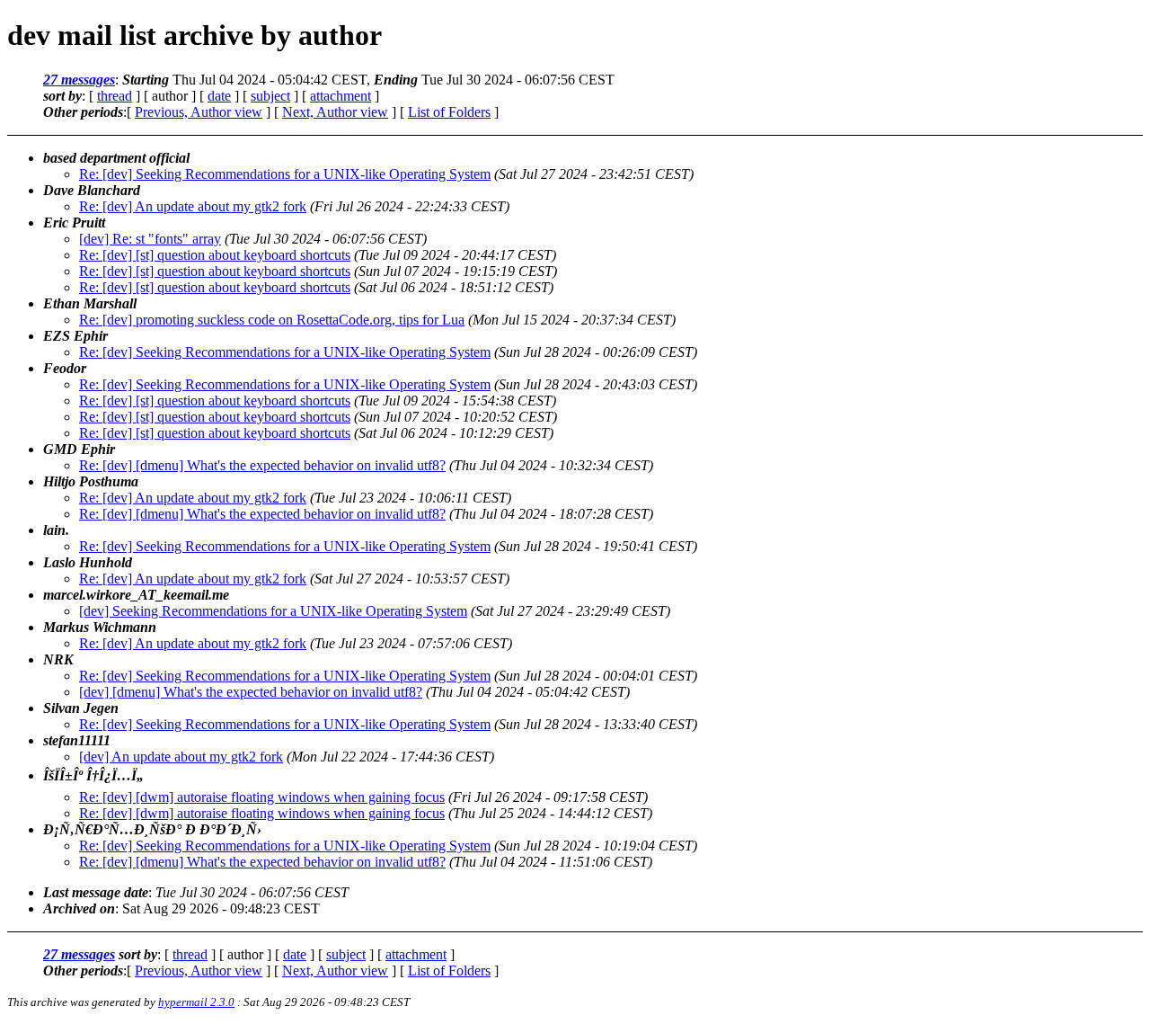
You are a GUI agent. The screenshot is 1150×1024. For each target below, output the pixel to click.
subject (270, 95)
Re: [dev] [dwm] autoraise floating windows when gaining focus (262, 797)
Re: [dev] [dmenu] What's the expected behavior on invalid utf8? (262, 465)
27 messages (79, 79)
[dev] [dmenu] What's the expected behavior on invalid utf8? (250, 691)
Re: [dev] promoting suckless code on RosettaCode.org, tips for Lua (271, 319)
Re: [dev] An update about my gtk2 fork (192, 206)
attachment (340, 95)
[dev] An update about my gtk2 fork (181, 756)
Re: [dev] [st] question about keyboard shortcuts (214, 255)
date (219, 95)
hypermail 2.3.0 (196, 1002)
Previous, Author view (198, 112)
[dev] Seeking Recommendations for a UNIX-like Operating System (273, 611)
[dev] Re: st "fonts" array (150, 238)
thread (114, 95)
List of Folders (449, 112)
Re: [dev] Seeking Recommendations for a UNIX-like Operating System (285, 174)
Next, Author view (335, 112)
